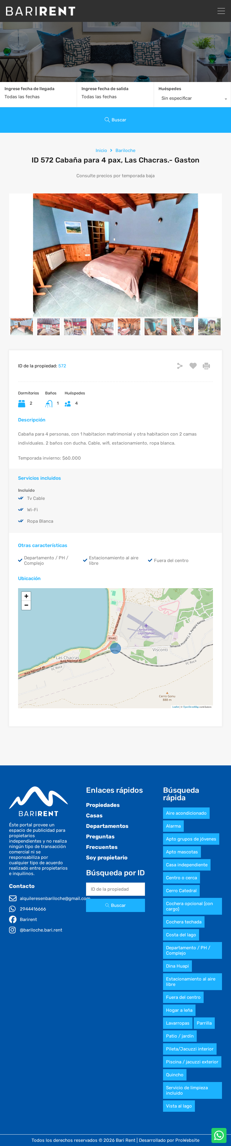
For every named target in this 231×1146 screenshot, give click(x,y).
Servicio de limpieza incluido (187, 1090)
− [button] (26, 605)
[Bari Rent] (40, 13)
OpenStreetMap (191, 706)
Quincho (174, 1075)
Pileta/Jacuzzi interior (190, 1049)
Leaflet (175, 706)
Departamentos (107, 826)
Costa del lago (181, 935)
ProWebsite (187, 1140)
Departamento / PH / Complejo (188, 950)
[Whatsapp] (218, 1135)
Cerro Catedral (181, 890)
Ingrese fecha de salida (105, 89)
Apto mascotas (182, 852)
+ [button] (26, 596)
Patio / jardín (180, 1036)
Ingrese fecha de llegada (29, 89)
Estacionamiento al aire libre (190, 981)
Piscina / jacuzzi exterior (192, 1062)
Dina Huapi (177, 966)
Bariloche (125, 150)
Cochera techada (184, 922)
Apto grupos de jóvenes (191, 839)
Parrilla (204, 1023)
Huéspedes (170, 88)
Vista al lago (179, 1106)
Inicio (101, 150)
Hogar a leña (179, 1010)
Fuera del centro (183, 997)
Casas (94, 815)
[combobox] (192, 100)
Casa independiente (187, 865)
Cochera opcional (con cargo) (189, 906)
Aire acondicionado (186, 813)
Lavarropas (177, 1023)
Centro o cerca (181, 877)
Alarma (173, 826)
